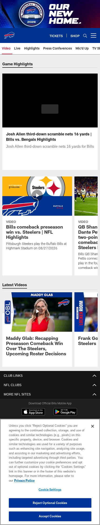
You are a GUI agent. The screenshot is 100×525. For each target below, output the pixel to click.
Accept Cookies (50, 516)
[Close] (92, 431)
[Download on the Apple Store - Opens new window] (33, 412)
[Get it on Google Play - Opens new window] (65, 414)
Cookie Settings (50, 489)
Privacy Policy (60, 480)
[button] (50, 109)
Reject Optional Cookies (50, 503)
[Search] (85, 35)
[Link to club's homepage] (9, 33)
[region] (50, 474)
